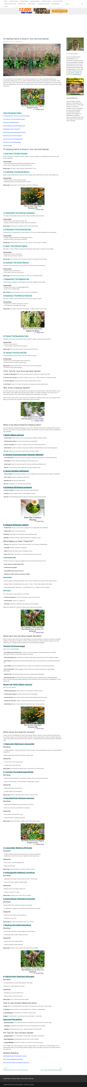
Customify (32, 1084)
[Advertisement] (43, 24)
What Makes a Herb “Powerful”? (11, 129)
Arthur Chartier (8, 41)
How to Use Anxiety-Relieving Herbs (13, 139)
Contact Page (7, 1078)
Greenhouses (19, 41)
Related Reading (7, 145)
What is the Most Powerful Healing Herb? (14, 125)
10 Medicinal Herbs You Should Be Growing (14, 1056)
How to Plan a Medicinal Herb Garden (13, 1059)
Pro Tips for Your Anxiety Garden (12, 142)
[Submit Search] (82, 4)
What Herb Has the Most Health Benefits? (14, 132)
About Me (31, 1078)
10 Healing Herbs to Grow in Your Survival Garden (16, 116)
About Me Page (77, 74)
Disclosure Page (15, 1078)
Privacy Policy (24, 1078)
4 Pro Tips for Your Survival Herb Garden (14, 119)
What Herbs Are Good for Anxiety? (12, 135)
